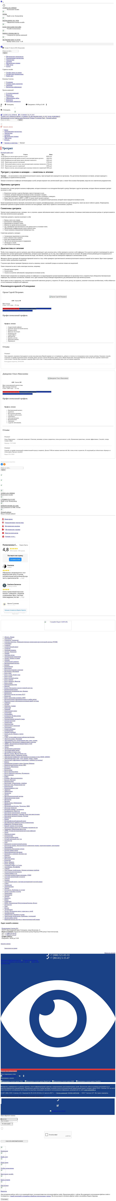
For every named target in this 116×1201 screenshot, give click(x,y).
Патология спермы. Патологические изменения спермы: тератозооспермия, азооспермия (31, 845)
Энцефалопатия (9, 913)
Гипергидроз (8, 722)
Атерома (7, 660)
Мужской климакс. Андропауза (14, 809)
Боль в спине (8, 683)
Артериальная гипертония (12, 656)
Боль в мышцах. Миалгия (12, 681)
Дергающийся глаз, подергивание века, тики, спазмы (20, 740)
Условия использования (30, 960)
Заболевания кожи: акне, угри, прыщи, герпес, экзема (21, 758)
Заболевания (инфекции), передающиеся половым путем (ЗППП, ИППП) (27, 757)
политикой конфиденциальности (24, 1129)
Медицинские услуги (7, 118)
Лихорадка (7, 793)
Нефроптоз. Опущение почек (13, 824)
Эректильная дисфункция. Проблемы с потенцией (20, 916)
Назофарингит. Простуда (12, 811)
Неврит (6, 819)
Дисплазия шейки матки (11, 750)
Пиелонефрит (8, 847)
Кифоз (6, 776)
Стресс (6, 883)
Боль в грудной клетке (11, 678)
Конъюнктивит (9, 781)
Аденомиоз (7, 643)
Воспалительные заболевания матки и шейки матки (20, 699)
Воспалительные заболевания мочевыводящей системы (21, 701)
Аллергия (7, 648)
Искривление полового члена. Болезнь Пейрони (19, 763)
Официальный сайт (53, 104)
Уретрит (6, 896)
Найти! (5, 53)
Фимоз (6, 900)
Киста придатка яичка (11, 771)
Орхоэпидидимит (9, 834)
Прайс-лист (9, 76)
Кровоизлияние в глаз (11, 788)
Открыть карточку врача (10, 310)
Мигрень (7, 801)
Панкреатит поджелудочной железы (15, 844)
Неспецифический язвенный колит (15, 821)
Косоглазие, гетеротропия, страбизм (15, 783)
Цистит (6, 908)
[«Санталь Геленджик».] (1, 143)
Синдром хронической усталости (14, 877)
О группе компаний (12, 93)
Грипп (6, 735)
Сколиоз (7, 880)
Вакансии (9, 95)
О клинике (9, 82)
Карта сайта (35, 962)
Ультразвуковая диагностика (15, 58)
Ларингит (7, 789)
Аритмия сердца (9, 655)
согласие (41, 1129)
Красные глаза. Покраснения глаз (14, 785)
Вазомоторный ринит (11, 689)
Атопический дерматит (11, 661)
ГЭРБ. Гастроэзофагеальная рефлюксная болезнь (19, 737)
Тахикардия (8, 885)
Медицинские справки (13, 63)
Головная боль (8, 730)
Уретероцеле (8, 895)
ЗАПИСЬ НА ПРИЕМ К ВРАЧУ (11, 116)
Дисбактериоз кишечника (12, 748)
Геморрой (7, 709)
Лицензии (9, 85)
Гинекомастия (8, 717)
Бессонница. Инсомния (11, 671)
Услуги (8, 66)
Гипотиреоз (8, 727)
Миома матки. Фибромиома (13, 803)
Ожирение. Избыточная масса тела (15, 829)
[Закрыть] (8, 2)
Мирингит (7, 804)
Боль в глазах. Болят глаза (12, 675)
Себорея (6, 868)
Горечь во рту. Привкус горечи (13, 734)
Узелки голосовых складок (12, 891)
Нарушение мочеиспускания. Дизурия (16, 816)
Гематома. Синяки (10, 706)
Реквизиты (9, 100)
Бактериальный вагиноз (11, 663)
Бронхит (7, 686)
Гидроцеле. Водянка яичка (12, 716)
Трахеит (6, 888)
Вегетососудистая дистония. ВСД (14, 694)
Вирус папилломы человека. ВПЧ (14, 697)
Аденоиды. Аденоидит (11, 640)
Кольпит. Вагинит (10, 780)
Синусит (7, 878)
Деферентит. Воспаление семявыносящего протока (20, 742)
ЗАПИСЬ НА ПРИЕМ (9, 8)
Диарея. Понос (9, 745)
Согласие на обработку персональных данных (15, 962)
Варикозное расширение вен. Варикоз (16, 691)
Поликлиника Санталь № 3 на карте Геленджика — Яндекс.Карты (15, 613)
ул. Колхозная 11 (16, 110)
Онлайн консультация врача (14, 74)
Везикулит (7, 696)
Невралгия (7, 817)
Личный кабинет (51, 118)
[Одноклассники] (4, 464)
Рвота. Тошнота (9, 862)
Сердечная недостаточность (13, 872)
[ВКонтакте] (2, 464)
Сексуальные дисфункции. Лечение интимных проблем (21, 870)
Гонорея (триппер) (10, 732)
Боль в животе (8, 679)
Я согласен (4, 1199)
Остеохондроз (8, 835)
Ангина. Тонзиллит (10, 652)
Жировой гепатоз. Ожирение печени (15, 755)
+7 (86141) (21, 108)
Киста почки (8, 770)
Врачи (6, 130)
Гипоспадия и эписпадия (12, 725)
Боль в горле (8, 676)
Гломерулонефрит (9, 729)
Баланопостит (8, 666)
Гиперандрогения (9, 720)
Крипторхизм (8, 786)
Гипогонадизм (8, 724)
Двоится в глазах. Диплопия (13, 739)
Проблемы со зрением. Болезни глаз (15, 854)
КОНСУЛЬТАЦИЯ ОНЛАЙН (12, 27)
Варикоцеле (8, 693)
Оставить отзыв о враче (43, 308)
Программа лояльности (13, 101)
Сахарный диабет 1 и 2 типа (13, 865)
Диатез (6, 747)
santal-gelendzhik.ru (90, 1090)
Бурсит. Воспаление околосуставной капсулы (18, 688)
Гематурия (7, 707)
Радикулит (7, 860)
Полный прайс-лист (7, 152)
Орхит (6, 832)
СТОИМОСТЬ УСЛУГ (8, 499)
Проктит (7, 855)
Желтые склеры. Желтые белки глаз (15, 753)
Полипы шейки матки (11, 850)
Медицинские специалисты (14, 56)
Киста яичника (9, 775)
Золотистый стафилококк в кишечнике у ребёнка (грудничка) (23, 760)
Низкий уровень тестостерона (13, 826)
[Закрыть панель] (2, 47)
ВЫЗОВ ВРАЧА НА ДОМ (11, 20)
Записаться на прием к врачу (28, 308)
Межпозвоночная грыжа (11, 798)
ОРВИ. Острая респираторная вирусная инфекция (20, 831)
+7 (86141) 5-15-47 (10, 935)
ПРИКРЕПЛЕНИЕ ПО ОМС (10, 506)
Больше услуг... (10, 536)
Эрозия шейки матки (10, 918)
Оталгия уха (8, 840)
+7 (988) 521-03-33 (10, 933)
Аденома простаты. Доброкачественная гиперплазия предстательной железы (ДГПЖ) (30, 642)
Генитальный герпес (10, 711)
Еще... (44, 118)
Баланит (6, 665)
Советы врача (18, 118)
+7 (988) (8, 108)
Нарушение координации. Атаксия (15, 812)
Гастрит (6, 704)
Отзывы (32, 118)
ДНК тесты (9, 65)
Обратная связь (5, 963)
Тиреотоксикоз (9, 886)
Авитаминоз (8, 638)
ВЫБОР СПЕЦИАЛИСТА (11, 33)
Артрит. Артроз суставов (12, 658)
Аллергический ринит (11, 647)
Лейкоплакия (8, 791)
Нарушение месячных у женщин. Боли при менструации (22, 814)
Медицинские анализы (12, 526)
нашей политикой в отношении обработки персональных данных (30, 1196)
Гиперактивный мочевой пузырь (14, 719)
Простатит (7, 857)
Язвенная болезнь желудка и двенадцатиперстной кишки (22, 919)
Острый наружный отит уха (13, 839)
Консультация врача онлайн (11, 308)
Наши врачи (9, 519)
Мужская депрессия (10, 808)
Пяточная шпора (9, 858)
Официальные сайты (12, 98)
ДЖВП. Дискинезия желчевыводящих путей (18, 743)
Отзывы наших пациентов (14, 83)
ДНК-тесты (7, 138)
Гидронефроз (8, 714)
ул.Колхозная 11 (19, 104)
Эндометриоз (8, 909)
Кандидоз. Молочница (11, 766)
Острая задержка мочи (11, 837)
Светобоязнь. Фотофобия (12, 867)
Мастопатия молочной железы (13, 796)
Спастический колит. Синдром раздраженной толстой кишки (23, 881)
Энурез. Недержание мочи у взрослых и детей (18, 911)
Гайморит (7, 702)
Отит (6, 842)
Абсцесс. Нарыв (9, 637)
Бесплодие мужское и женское (13, 670)
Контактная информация (13, 87)
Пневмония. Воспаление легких (14, 849)
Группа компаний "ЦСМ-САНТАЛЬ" (68, 1093)
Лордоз (6, 794)
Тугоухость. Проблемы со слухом (14, 890)
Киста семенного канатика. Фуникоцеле (16, 773)
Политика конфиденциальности (11, 960)
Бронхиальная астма (10, 684)
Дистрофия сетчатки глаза (12, 752)
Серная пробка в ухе (10, 873)
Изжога (6, 762)
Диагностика (10, 60)
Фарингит (7, 898)
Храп (6, 906)
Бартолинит (8, 668)
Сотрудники (10, 96)
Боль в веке (7, 673)
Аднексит (7, 645)
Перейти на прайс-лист (25, 310)
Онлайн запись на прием (14, 72)
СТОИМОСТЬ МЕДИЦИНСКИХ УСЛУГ (34, 116)
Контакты (26, 118)
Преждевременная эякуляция (13, 852)
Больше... (7, 140)
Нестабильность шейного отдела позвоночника (19, 822)
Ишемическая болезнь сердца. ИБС (15, 765)
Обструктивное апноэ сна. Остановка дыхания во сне (21, 827)
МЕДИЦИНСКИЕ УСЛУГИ (11, 40)
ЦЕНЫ (5, 14)
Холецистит (8, 904)
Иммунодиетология (11, 533)
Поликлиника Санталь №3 (10, 928)
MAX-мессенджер (32, 111)
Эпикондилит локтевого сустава (14, 914)
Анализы (9, 61)
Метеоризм (7, 799)
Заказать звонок (8, 111)
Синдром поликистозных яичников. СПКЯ (17, 875)
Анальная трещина (10, 650)
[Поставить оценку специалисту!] (7, 300)
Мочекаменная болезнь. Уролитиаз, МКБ (17, 806)
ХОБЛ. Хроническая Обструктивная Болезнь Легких (20, 903)
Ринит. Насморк (9, 863)
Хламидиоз (7, 901)
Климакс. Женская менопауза (13, 778)
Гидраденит (8, 712)
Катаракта (7, 768)
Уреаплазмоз (8, 893)
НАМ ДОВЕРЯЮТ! (54, 116)
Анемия (6, 653)
